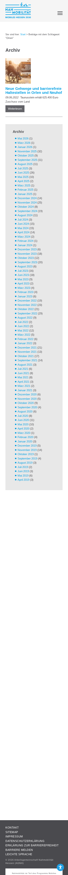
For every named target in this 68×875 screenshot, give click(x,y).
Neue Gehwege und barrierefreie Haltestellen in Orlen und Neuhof (33, 91)
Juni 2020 (23, 420)
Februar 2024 (25, 240)
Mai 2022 (23, 330)
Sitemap (11, 832)
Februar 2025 (25, 189)
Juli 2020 (23, 415)
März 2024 (24, 236)
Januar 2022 (25, 343)
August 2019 (25, 462)
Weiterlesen (15, 108)
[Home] (18, 11)
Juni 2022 (23, 326)
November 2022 (27, 304)
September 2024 (27, 211)
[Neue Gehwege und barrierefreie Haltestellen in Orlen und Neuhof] (32, 71)
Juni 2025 (23, 172)
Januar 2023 (25, 296)
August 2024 (25, 215)
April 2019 (23, 479)
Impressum (14, 836)
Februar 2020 (25, 437)
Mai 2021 (23, 377)
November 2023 (27, 253)
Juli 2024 (23, 219)
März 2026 (24, 142)
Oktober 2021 (26, 356)
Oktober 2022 (26, 309)
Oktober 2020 (26, 402)
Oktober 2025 (26, 155)
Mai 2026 (23, 138)
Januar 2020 (25, 441)
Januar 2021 (25, 390)
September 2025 (27, 159)
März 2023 (24, 287)
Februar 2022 (25, 339)
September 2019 (27, 458)
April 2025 (23, 181)
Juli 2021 (23, 368)
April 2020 (23, 428)
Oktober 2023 (26, 257)
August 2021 (25, 364)
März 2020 (24, 432)
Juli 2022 (23, 321)
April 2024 (23, 232)
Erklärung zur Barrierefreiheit (32, 845)
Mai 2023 (23, 279)
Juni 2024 (23, 223)
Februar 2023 (25, 292)
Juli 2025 (23, 168)
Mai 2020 (23, 424)
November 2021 (27, 351)
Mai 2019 (23, 475)
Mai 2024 (23, 228)
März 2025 (24, 185)
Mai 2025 (23, 176)
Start (23, 34)
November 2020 (27, 398)
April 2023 (23, 283)
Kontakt (12, 827)
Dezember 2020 (27, 394)
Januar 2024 (25, 245)
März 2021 (24, 385)
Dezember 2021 (27, 347)
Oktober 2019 (26, 454)
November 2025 (27, 151)
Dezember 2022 (27, 300)
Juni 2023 (23, 274)
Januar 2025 (25, 194)
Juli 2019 (23, 467)
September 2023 (27, 262)
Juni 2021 (23, 373)
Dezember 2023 (27, 249)
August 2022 (25, 317)
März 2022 (24, 334)
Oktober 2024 (26, 206)
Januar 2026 (25, 146)
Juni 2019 (23, 471)
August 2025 (25, 164)
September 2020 (27, 407)
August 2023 (25, 266)
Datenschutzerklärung (24, 841)
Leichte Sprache (18, 854)
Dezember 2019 (27, 445)
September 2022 (27, 313)
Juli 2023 (23, 270)
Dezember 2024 (27, 198)
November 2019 (27, 449)
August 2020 (25, 411)
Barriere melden (19, 849)
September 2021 (27, 360)
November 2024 (27, 202)
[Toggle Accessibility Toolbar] (60, 867)
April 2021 (23, 381)
